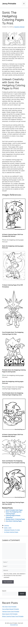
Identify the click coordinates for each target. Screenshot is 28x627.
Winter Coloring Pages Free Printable (12, 616)
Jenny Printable (9, 4)
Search (4, 591)
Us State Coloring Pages (11, 532)
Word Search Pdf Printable (9, 614)
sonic (9, 527)
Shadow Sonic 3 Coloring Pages (15, 519)
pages (6, 527)
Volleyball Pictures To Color (12, 530)
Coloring (6, 525)
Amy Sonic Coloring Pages (14, 521)
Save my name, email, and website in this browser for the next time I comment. (14, 575)
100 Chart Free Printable (9, 606)
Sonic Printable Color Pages (14, 510)
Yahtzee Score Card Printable (10, 611)
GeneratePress (14, 624)
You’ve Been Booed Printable (10, 609)
